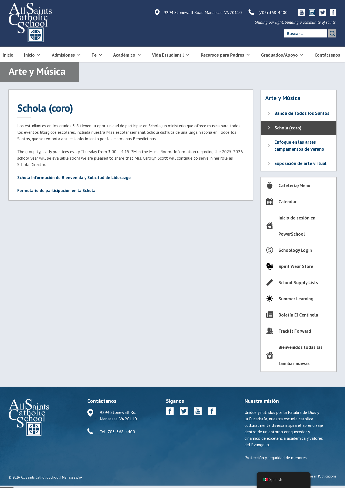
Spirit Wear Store (295, 266)
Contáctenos (327, 55)
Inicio (8, 55)
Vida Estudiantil (168, 55)
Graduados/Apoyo (279, 55)
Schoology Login (295, 250)
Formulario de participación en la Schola (56, 190)
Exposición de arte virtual (300, 163)
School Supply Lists (298, 283)
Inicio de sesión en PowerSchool (296, 226)
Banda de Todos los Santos (301, 113)
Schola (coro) (287, 128)
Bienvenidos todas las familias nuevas (300, 355)
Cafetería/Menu (294, 185)
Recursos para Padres (222, 55)
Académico (124, 55)
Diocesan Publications (319, 476)
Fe (94, 55)
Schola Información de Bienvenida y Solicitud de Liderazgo (74, 177)
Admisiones (63, 55)
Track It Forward (294, 331)
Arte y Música (282, 98)
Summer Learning (295, 299)
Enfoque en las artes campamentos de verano (299, 145)
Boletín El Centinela (298, 315)
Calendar (287, 202)
